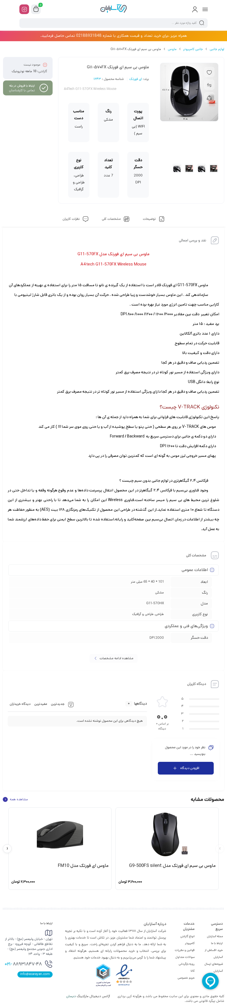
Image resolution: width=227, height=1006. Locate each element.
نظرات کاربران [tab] (72, 219)
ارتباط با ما (217, 943)
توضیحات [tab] (150, 219)
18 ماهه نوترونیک (24, 71)
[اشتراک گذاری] (209, 97)
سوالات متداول (185, 957)
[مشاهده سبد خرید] (36, 9)
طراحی (159, 614)
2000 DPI (156, 637)
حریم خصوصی (186, 978)
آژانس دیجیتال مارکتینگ (88, 996)
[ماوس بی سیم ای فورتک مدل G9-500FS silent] (167, 834)
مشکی (159, 592)
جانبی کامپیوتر (193, 49)
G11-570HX (155, 603)
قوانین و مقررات (185, 950)
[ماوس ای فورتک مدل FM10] (60, 834)
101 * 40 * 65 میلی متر (147, 581)
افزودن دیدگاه (189, 768)
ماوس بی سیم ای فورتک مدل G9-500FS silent (172, 865)
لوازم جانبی (217, 49)
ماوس (172, 49)
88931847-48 (23, 964)
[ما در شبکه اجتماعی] (24, 9)
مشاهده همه (16, 799)
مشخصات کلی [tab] (112, 219)
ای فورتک (135, 79)
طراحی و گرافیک (143, 614)
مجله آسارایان (215, 936)
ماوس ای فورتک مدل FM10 (83, 865)
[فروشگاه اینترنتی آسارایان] (113, 9)
